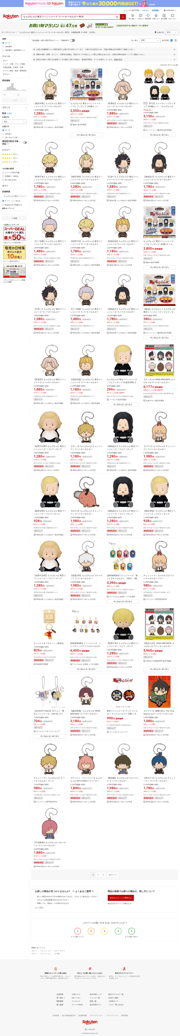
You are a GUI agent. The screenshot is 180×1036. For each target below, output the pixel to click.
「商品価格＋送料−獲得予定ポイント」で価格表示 (50, 40)
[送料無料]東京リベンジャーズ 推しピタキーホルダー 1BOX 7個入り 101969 (123, 578)
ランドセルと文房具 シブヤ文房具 (122, 597)
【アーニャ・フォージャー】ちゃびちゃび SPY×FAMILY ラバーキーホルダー (86, 781)
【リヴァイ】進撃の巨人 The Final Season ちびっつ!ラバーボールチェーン (159, 714)
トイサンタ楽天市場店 (117, 400)
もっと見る (39, 908)
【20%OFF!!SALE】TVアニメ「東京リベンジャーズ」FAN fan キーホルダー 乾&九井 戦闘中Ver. (49, 714)
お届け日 (5, 126)
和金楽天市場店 (42, 664)
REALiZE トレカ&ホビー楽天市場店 (49, 127)
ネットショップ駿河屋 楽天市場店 (159, 130)
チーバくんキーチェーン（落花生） (49, 643)
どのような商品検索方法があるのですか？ (53, 900)
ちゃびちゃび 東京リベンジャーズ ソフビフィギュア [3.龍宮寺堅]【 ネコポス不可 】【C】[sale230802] (122, 382)
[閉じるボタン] (174, 49)
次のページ (113, 875)
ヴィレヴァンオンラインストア (48, 731)
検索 (15, 100)
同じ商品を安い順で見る (86, 135)
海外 (10, 113)
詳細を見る (118, 59)
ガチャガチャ (59, 951)
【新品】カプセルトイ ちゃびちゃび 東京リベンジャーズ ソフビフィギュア (159, 312)
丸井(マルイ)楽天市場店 (155, 401)
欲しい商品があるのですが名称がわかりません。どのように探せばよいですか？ (67, 897)
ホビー (34, 951)
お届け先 (5, 117)
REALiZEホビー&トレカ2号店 (120, 127)
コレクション (45, 951)
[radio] (3, 43)
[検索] (123, 17)
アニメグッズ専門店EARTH (156, 599)
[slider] (2, 90)
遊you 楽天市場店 (79, 125)
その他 (57, 954)
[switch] (25, 142)
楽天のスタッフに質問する (121, 898)
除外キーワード (8, 208)
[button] (170, 11)
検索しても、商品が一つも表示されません (53, 903)
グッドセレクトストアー (118, 732)
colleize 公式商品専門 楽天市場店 (158, 661)
